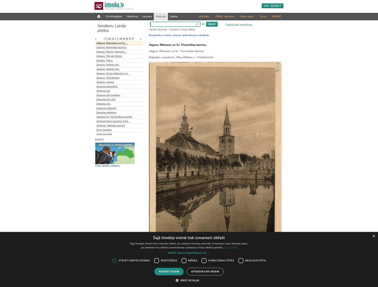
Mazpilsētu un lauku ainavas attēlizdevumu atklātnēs (179, 35)
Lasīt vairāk (230, 247)
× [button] (373, 236)
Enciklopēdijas (114, 16)
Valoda (174, 16)
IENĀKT (276, 5)
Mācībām (204, 16)
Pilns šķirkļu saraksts (107, 165)
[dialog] (189, 259)
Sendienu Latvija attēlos (111, 28)
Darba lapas (247, 16)
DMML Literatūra (224, 16)
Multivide (161, 16)
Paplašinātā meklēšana (239, 24)
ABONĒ (276, 16)
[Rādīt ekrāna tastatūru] (203, 24)
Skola (263, 16)
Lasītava (147, 16)
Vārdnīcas (132, 16)
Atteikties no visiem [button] (205, 271)
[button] (189, 253)
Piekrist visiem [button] (169, 271)
